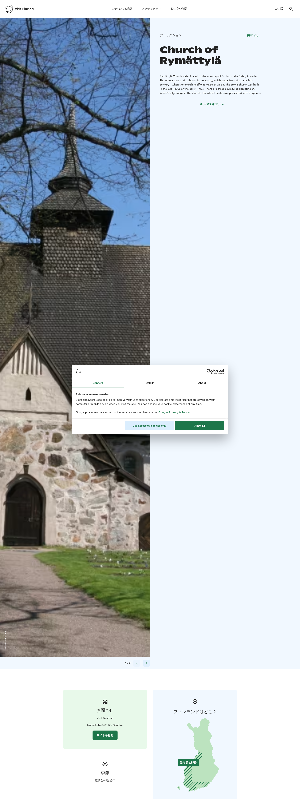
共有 (250, 35)
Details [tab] (150, 382)
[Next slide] (146, 663)
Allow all (199, 425)
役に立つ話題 (179, 9)
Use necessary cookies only (149, 425)
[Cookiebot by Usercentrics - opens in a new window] (209, 371)
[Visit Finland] (20, 9)
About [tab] (202, 382)
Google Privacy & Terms (174, 412)
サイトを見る (105, 735)
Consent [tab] (98, 382)
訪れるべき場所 (122, 9)
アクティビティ (151, 9)
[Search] (291, 8)
